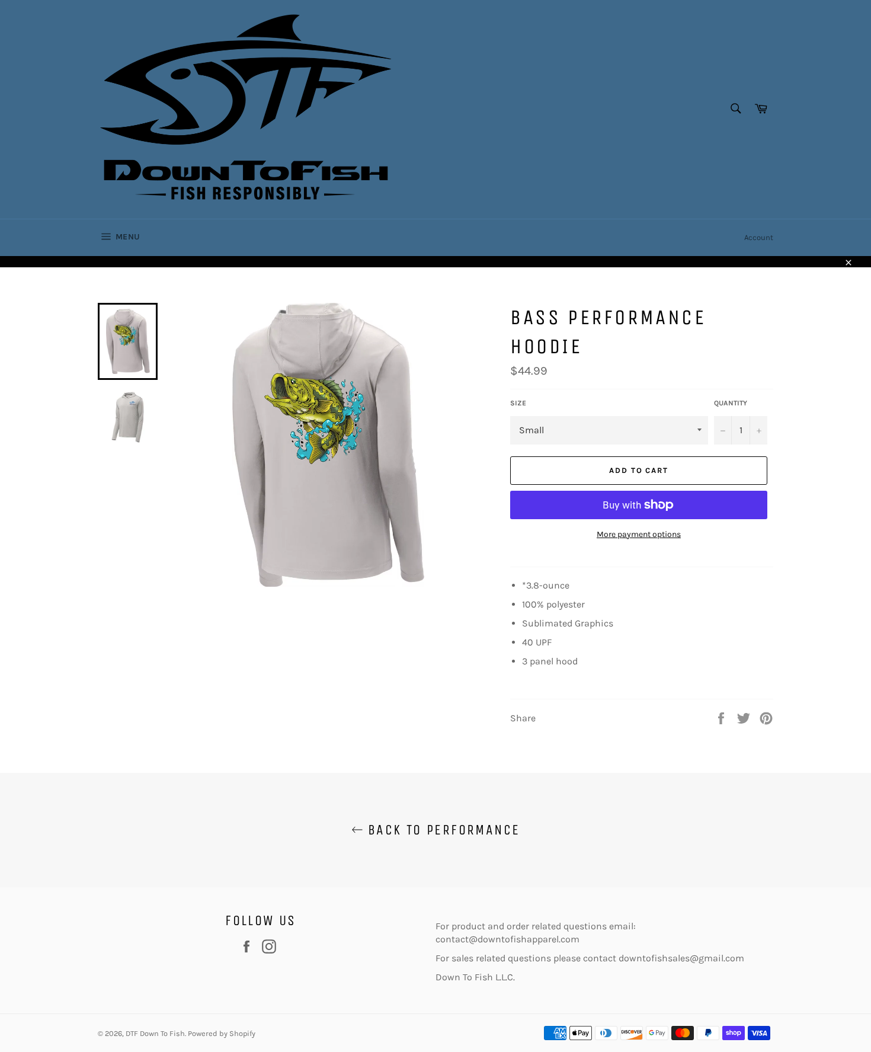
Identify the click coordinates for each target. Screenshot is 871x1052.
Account (758, 237)
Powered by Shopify (221, 1033)
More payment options (639, 534)
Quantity (730, 403)
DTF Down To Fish (155, 1033)
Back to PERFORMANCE (441, 829)
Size (518, 403)
